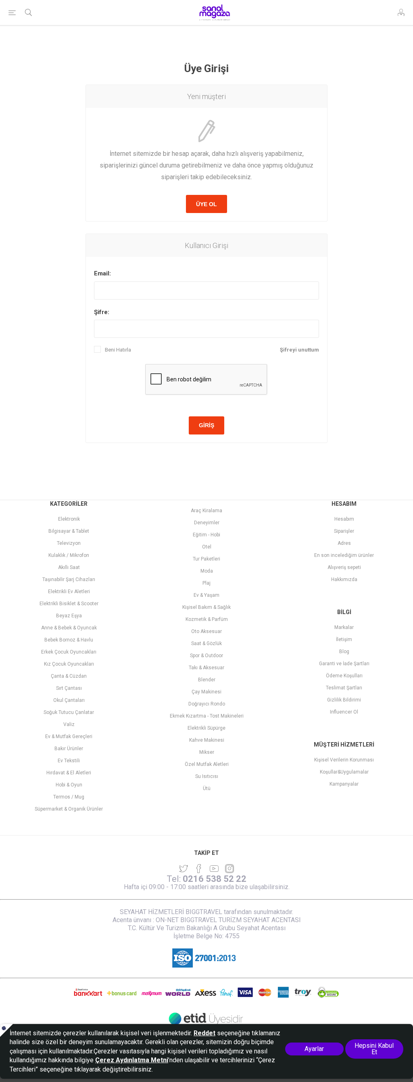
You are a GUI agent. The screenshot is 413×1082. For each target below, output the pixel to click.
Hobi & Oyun (69, 785)
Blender (206, 680)
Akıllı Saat (69, 567)
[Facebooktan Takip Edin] (198, 868)
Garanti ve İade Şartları (344, 663)
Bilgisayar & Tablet (68, 531)
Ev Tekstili (69, 760)
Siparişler (344, 531)
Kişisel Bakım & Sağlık (206, 607)
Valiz (69, 724)
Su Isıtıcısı (206, 776)
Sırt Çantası (69, 688)
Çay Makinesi (206, 692)
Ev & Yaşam (206, 595)
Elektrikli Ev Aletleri (69, 591)
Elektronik (69, 519)
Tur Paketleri (206, 559)
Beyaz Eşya (69, 616)
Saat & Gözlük (206, 643)
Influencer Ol (344, 712)
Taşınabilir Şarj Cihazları (68, 579)
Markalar (344, 627)
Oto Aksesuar (206, 631)
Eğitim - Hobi (206, 535)
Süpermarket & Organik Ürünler (69, 809)
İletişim (344, 639)
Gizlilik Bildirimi (344, 700)
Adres (344, 543)
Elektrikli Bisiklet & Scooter (69, 603)
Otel (206, 547)
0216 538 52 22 (214, 879)
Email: (102, 273)
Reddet (204, 1033)
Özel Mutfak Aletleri (207, 764)
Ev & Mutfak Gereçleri (68, 736)
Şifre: (101, 312)
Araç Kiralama (206, 510)
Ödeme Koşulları (344, 676)
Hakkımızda (344, 579)
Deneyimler (206, 522)
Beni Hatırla (118, 350)
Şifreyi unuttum (299, 350)
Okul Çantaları (69, 700)
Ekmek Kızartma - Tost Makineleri (207, 716)
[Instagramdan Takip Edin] (214, 868)
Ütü (207, 788)
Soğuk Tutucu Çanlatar (69, 712)
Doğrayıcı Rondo (206, 704)
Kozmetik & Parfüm (207, 619)
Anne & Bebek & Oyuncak (69, 628)
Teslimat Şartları (344, 688)
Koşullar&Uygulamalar (344, 772)
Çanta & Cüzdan (69, 676)
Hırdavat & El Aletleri (68, 773)
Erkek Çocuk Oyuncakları (68, 652)
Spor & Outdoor (206, 655)
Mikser (206, 752)
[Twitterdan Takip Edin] (183, 868)
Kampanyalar (344, 784)
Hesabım (344, 519)
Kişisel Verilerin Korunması (344, 760)
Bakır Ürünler (68, 748)
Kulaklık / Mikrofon (68, 555)
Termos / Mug (68, 797)
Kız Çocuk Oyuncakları (69, 664)
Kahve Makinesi (206, 740)
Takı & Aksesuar (206, 667)
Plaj (206, 583)
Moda (206, 571)
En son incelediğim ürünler (344, 555)
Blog (344, 651)
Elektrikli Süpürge (206, 728)
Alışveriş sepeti (344, 567)
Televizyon (69, 543)
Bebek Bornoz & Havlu (68, 640)
